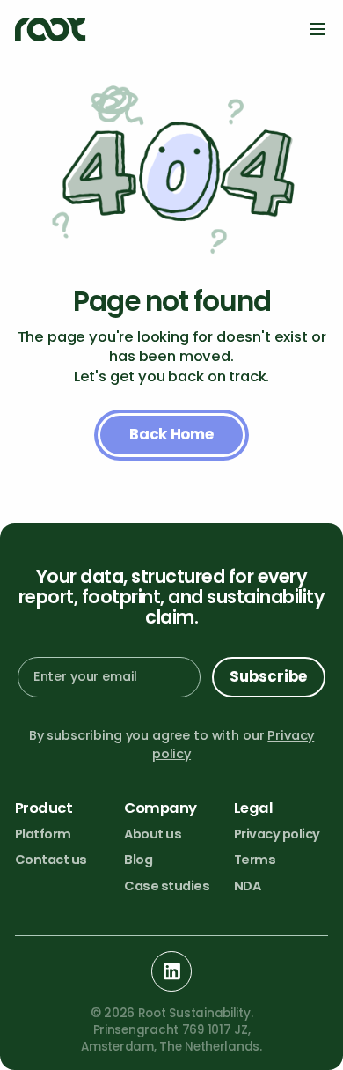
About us (152, 834)
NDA (247, 886)
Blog (138, 859)
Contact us (51, 859)
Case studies (166, 886)
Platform (43, 834)
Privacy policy (277, 834)
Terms (255, 859)
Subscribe (268, 677)
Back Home (171, 434)
